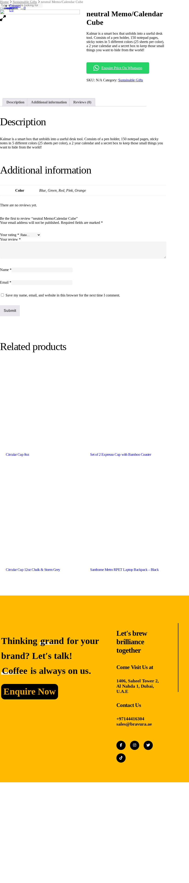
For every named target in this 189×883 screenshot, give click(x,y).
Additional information (49, 102)
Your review (10, 239)
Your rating (9, 235)
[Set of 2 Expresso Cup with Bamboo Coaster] (124, 402)
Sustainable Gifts (130, 80)
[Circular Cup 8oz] (40, 402)
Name (6, 270)
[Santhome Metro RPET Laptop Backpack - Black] (124, 517)
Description (15, 102)
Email (5, 282)
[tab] (15, 102)
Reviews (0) (82, 102)
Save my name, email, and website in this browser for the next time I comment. (63, 295)
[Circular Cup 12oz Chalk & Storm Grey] (40, 517)
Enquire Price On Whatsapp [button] (121, 68)
